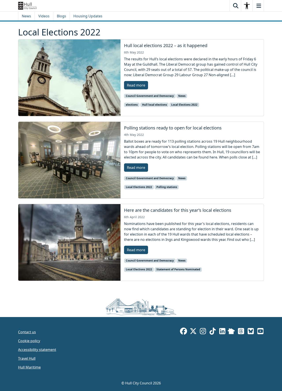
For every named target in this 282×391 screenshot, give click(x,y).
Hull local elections (154, 105)
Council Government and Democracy (150, 96)
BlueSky (250, 332)
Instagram (202, 332)
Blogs (61, 16)
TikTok (212, 332)
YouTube (260, 332)
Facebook (183, 332)
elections (132, 105)
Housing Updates (87, 16)
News (26, 16)
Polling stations (166, 187)
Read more (136, 85)
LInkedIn (222, 332)
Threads (241, 332)
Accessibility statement (37, 349)
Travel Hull (26, 358)
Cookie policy (29, 340)
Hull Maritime (29, 367)
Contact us (27, 332)
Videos (44, 16)
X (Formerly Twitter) (193, 332)
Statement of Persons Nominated (178, 269)
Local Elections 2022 (184, 105)
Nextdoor (231, 332)
